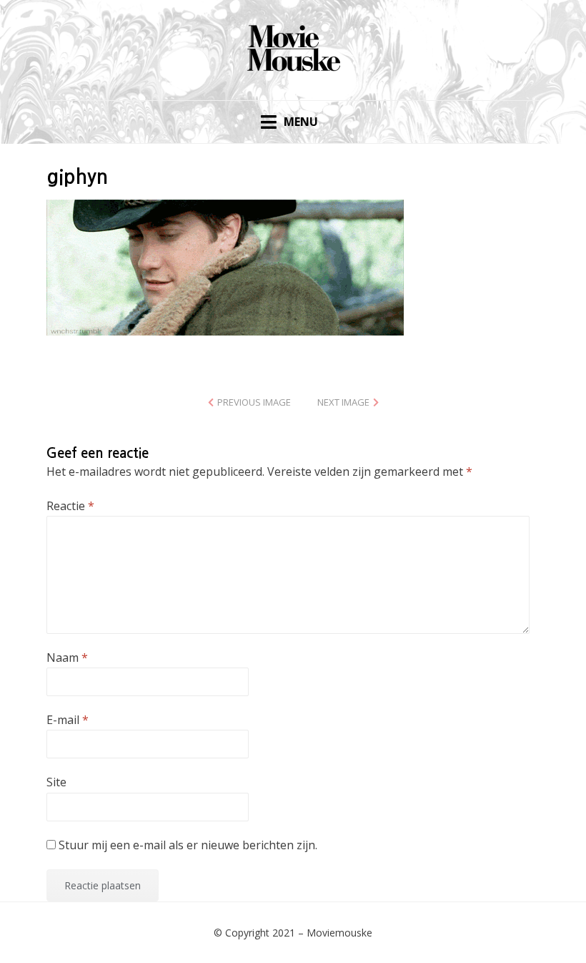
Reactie (70, 506)
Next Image (343, 402)
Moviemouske (339, 932)
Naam (67, 657)
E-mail (67, 720)
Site (56, 782)
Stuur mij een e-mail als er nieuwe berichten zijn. (188, 845)
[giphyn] (225, 266)
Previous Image (254, 402)
